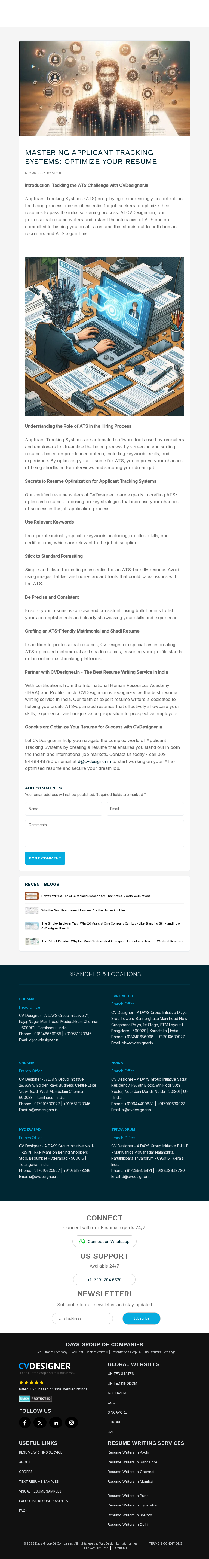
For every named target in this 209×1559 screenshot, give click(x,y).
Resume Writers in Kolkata (130, 1515)
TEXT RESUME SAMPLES (39, 1481)
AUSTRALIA (117, 1393)
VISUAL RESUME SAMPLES (40, 1491)
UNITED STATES (121, 1374)
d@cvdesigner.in (94, 761)
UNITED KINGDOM (122, 1383)
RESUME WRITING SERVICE (40, 1452)
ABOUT (25, 1462)
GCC (111, 1403)
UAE (111, 1432)
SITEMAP (121, 1548)
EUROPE (114, 1422)
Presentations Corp (124, 1352)
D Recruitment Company (50, 1352)
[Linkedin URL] (56, 1422)
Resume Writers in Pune (128, 1495)
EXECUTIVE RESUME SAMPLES (43, 1501)
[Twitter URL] (40, 1422)
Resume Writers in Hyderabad (133, 1505)
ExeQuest (76, 1352)
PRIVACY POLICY (96, 1548)
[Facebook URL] (24, 1422)
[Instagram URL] (71, 1422)
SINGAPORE (117, 1412)
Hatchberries (128, 1543)
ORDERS (26, 1472)
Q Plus (144, 1352)
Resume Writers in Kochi (128, 1452)
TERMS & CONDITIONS (165, 1543)
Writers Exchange (163, 1352)
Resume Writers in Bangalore (132, 1462)
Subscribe (141, 1318)
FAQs (23, 1511)
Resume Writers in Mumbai (130, 1481)
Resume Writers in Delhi (128, 1524)
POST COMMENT (45, 858)
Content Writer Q (96, 1352)
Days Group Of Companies (54, 1543)
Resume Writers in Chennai (131, 1471)
